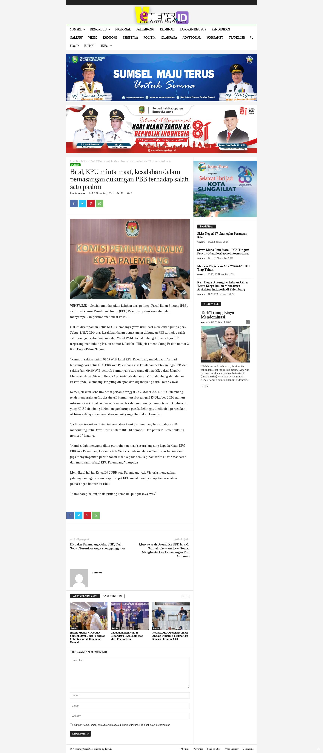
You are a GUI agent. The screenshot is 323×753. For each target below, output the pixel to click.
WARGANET (215, 37)
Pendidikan (221, 29)
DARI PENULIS (112, 596)
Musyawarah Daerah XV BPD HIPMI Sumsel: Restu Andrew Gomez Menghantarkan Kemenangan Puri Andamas (164, 550)
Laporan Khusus (193, 29)
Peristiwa (130, 37)
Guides (104, 2)
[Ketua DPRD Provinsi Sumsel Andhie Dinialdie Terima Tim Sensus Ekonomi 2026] (171, 616)
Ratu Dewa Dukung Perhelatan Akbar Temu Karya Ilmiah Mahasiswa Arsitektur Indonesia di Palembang (222, 285)
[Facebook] (234, 2)
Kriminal (167, 29)
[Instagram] (240, 2)
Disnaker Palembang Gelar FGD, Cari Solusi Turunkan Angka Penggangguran (97, 546)
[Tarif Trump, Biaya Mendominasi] (225, 344)
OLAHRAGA (169, 37)
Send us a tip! (213, 748)
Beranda (74, 161)
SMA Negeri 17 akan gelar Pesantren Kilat (222, 235)
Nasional (123, 29)
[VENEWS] (161, 15)
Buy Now (127, 2)
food (74, 46)
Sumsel (76, 29)
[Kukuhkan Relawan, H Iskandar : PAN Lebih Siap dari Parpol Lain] (130, 616)
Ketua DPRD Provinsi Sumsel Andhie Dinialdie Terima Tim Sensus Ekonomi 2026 (170, 635)
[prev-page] (183, 596)
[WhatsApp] (99, 203)
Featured (206, 361)
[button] (251, 38)
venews (81, 193)
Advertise (115, 2)
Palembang (145, 29)
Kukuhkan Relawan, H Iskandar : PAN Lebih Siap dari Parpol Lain (127, 635)
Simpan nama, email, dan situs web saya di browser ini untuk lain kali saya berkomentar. (122, 725)
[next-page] (188, 596)
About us (185, 748)
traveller (237, 37)
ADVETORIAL (192, 37)
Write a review (231, 748)
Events (94, 2)
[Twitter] (246, 2)
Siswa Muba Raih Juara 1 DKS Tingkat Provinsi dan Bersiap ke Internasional (223, 251)
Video (92, 37)
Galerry (76, 37)
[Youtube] (252, 2)
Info (104, 46)
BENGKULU (98, 29)
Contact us (248, 748)
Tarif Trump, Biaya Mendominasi (217, 315)
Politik (149, 37)
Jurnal (89, 46)
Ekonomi (110, 37)
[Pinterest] (91, 203)
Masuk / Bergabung (78, 2)
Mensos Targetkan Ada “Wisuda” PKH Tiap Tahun (223, 267)
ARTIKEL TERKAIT (85, 596)
